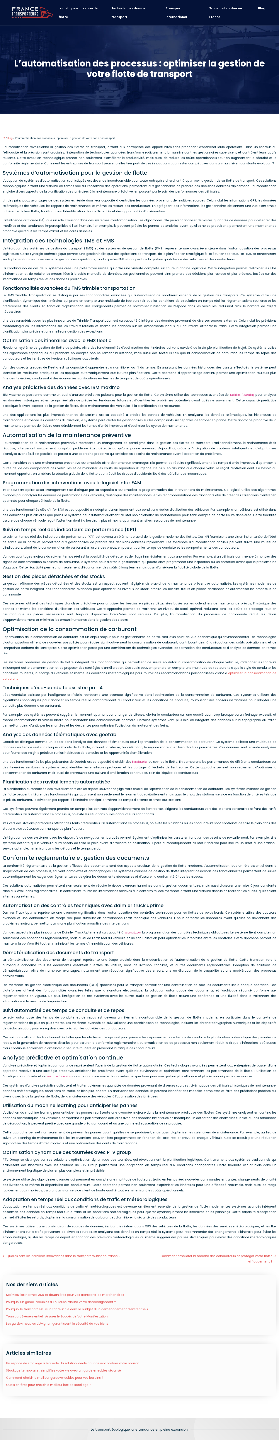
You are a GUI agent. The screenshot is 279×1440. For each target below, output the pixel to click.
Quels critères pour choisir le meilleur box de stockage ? (48, 1385)
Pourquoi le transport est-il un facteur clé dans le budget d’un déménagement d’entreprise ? (77, 1309)
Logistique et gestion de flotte (78, 12)
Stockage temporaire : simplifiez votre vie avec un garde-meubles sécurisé (63, 1370)
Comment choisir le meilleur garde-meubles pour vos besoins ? (54, 1377)
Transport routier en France (225, 12)
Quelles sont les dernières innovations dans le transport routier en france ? (63, 1256)
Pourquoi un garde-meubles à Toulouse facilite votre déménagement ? (61, 1302)
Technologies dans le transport (128, 12)
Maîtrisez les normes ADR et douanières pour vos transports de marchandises (65, 1295)
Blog (261, 8)
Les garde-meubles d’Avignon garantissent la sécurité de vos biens (57, 1323)
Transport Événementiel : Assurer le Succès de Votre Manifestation (57, 1316)
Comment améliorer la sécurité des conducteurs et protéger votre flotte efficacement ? (216, 1259)
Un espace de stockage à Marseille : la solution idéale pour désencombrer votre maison (72, 1363)
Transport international (176, 12)
